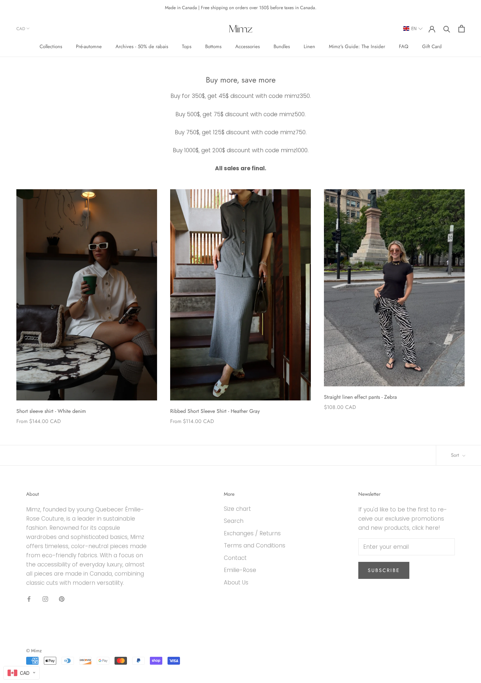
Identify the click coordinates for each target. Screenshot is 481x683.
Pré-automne (89, 46)
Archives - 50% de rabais (142, 46)
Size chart (237, 509)
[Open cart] (461, 28)
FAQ (403, 46)
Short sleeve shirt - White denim (51, 411)
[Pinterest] (61, 598)
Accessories (247, 46)
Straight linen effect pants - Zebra (360, 397)
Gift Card (432, 46)
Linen (309, 46)
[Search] (446, 28)
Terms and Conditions (254, 545)
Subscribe (384, 570)
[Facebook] (29, 598)
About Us (236, 582)
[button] (413, 28)
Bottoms (213, 46)
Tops (186, 46)
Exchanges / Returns (252, 533)
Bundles (282, 46)
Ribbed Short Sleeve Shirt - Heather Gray (215, 411)
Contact (235, 558)
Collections (51, 46)
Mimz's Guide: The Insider (357, 46)
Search (233, 521)
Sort (456, 455)
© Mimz (34, 650)
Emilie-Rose (240, 570)
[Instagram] (45, 598)
